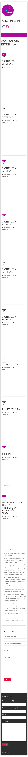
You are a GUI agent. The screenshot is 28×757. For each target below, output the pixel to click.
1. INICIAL (6, 454)
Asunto (6, 650)
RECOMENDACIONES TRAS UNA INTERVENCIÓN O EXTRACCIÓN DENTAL (12, 508)
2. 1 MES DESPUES (11, 409)
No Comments (9, 68)
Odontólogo (7, 67)
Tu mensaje (7, 657)
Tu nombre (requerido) (10, 636)
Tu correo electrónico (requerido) (13, 643)
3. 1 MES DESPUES (11, 364)
